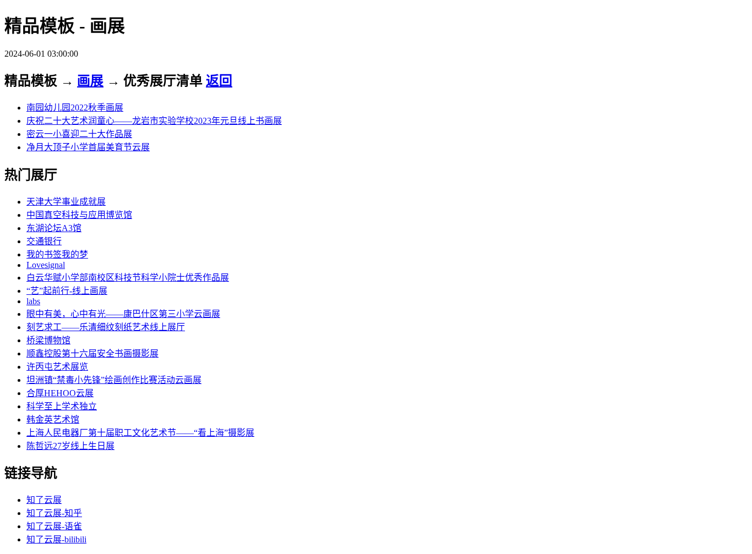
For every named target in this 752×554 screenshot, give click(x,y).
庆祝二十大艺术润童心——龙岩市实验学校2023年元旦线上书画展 (154, 120)
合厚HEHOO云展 (60, 393)
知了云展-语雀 (54, 526)
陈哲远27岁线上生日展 (70, 446)
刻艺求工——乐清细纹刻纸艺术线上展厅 (105, 327)
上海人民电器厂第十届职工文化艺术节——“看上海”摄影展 (140, 432)
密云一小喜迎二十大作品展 (79, 134)
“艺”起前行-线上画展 (66, 290)
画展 (90, 81)
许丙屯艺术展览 (57, 366)
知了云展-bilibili (56, 539)
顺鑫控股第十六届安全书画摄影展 (92, 353)
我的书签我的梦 (57, 254)
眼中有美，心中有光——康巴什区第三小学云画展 (123, 314)
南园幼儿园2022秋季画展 (74, 107)
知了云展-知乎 (54, 513)
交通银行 (44, 241)
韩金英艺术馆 (52, 419)
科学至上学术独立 (61, 406)
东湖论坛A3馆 (53, 228)
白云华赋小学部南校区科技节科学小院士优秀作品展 (127, 277)
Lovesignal (45, 265)
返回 (219, 81)
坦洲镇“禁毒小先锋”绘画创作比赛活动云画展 (113, 380)
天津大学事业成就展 (66, 201)
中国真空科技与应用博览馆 (79, 215)
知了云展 (44, 499)
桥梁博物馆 (48, 340)
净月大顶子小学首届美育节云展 (88, 147)
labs (33, 301)
